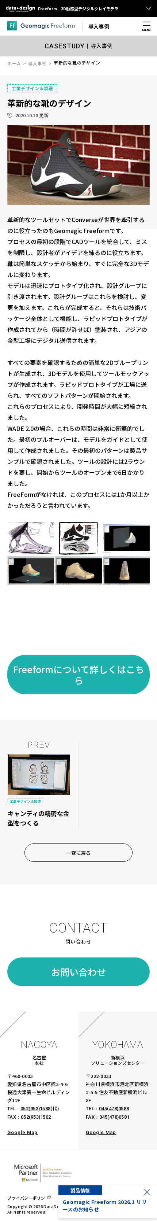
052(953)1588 (35, 1108)
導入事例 (37, 63)
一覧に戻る (78, 852)
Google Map (22, 1132)
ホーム (14, 63)
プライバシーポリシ (26, 1198)
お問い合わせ (78, 971)
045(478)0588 (114, 1108)
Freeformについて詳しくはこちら (78, 674)
